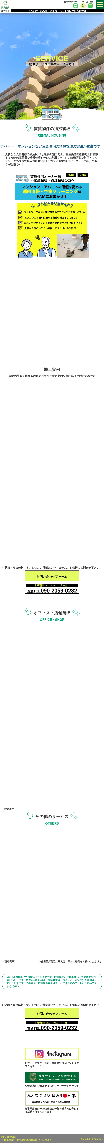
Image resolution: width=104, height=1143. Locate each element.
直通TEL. (52, 590)
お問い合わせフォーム (52, 576)
